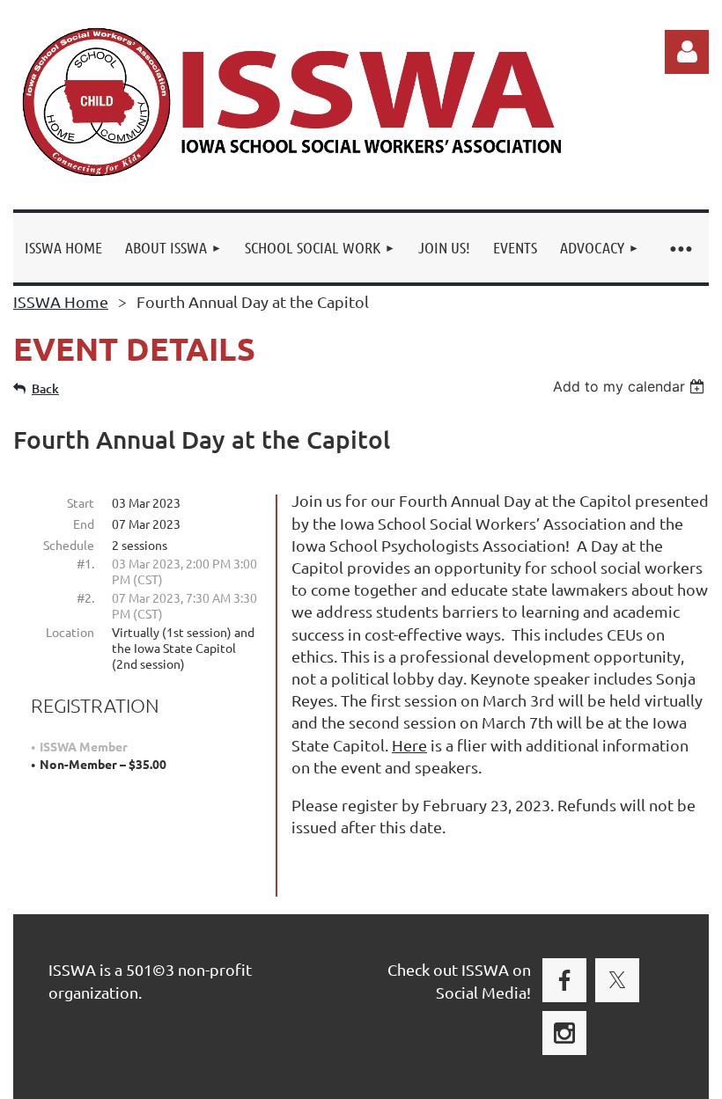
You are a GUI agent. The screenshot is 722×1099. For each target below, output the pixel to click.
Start (80, 502)
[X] (617, 980)
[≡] (680, 247)
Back (45, 388)
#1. (85, 563)
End (83, 523)
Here (409, 745)
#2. (85, 597)
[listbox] (631, 386)
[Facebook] (564, 980)
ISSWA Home (60, 301)
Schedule (68, 545)
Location (70, 632)
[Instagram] (564, 1033)
